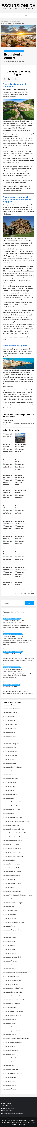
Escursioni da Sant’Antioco (11, 976)
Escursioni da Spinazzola (10, 779)
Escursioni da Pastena (9, 1085)
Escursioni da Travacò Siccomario (13, 817)
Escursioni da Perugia (9, 1081)
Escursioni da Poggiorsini (10, 1050)
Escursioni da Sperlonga (10, 910)
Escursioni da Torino (9, 887)
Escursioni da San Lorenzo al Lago (13, 992)
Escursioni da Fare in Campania (13, 651)
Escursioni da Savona (9, 759)
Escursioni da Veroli (9, 720)
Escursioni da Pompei (9, 926)
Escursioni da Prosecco (10, 961)
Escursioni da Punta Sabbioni (12, 957)
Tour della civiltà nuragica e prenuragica (16, 85)
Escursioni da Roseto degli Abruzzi (13, 1011)
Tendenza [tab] (20, 612)
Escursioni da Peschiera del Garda (13, 1073)
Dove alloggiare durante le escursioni (12, 1113)
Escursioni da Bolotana (24, 592)
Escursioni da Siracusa (9, 775)
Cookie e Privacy (6, 1103)
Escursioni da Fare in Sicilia (12, 618)
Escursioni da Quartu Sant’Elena (13, 1031)
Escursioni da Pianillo (9, 969)
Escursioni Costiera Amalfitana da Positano (16, 821)
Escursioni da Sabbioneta (10, 1007)
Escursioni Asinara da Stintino (12, 883)
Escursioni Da (18, 5)
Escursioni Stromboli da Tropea (12, 841)
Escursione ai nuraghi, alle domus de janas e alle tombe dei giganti (17, 199)
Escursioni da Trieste (9, 860)
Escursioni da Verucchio (10, 724)
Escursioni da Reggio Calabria (12, 1015)
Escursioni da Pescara (9, 1077)
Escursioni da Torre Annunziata (12, 802)
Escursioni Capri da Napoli (11, 845)
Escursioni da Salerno (9, 949)
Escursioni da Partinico (10, 1089)
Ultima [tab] (13, 612)
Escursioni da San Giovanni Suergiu (13, 996)
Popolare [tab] (6, 612)
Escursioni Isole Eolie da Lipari (12, 848)
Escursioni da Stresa (9, 786)
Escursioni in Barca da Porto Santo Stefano (16, 1039)
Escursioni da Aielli (10, 687)
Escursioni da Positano (9, 938)
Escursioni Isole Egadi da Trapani (13, 856)
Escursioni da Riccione (9, 941)
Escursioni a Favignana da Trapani (13, 903)
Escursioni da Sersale (9, 771)
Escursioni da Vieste (9, 732)
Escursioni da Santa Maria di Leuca (13, 922)
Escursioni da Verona (9, 879)
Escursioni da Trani (8, 814)
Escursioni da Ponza (9, 1046)
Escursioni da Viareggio (10, 751)
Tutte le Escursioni (6, 1106)
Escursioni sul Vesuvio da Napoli (12, 872)
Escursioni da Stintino (9, 782)
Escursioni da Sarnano (9, 918)
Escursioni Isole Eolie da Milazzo (12, 868)
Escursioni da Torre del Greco (12, 806)
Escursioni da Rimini (9, 945)
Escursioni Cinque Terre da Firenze (13, 837)
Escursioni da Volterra (9, 736)
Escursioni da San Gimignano (11, 1004)
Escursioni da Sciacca (9, 763)
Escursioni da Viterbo (9, 748)
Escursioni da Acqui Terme (13, 636)
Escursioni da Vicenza (9, 728)
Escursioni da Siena (8, 907)
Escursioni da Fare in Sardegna (14, 51)
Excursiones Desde (6, 1110)
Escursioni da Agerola (12, 654)
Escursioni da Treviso (9, 705)
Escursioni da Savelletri (10, 755)
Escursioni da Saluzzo (9, 953)
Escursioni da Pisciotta (10, 1058)
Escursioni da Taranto (9, 790)
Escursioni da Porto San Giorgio (12, 1042)
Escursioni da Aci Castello (13, 620)
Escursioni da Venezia (9, 914)
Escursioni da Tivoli (8, 798)
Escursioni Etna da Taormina (11, 876)
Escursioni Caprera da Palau (11, 825)
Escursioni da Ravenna (9, 1019)
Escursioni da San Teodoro (11, 984)
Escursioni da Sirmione (10, 899)
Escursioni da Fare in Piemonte (13, 634)
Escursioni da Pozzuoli (9, 1035)
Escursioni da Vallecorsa (10, 713)
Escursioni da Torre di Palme (11, 810)
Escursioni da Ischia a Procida (11, 852)
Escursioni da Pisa (8, 934)
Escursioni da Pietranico (10, 1062)
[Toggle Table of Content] (16, 79)
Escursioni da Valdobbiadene (11, 709)
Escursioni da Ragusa (9, 1023)
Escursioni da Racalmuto (10, 1027)
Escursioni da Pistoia (9, 1054)
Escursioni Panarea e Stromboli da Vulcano (16, 833)
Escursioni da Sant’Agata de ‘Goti (13, 980)
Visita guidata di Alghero (15, 346)
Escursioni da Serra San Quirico (12, 767)
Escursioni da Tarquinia (10, 794)
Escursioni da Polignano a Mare (12, 930)
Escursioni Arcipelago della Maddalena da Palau (17, 895)
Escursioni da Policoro (9, 965)
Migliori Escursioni (12, 61)
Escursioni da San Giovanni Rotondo (14, 1000)
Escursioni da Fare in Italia (11, 684)
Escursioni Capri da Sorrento (11, 864)
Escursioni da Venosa (9, 716)
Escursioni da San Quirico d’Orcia (13, 988)
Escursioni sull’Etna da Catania (12, 891)
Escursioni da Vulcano (9, 740)
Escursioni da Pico (8, 1066)
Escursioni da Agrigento (12, 669)
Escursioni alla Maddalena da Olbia (13, 829)
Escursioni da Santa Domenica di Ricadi (15, 973)
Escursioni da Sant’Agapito (11, 744)
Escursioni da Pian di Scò (10, 1070)
